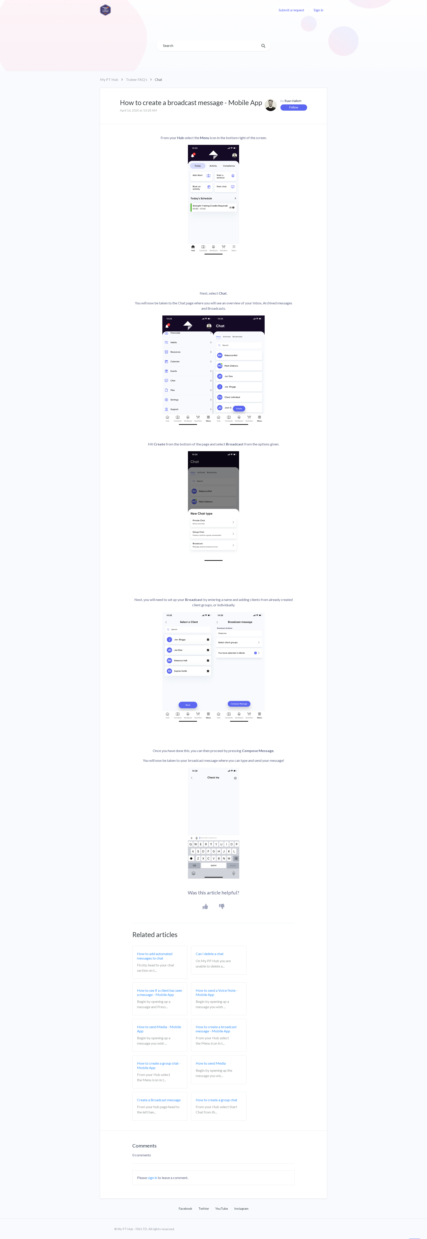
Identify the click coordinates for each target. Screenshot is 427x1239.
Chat (158, 79)
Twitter (203, 1208)
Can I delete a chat (210, 954)
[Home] (105, 10)
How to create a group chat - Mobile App (159, 1065)
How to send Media (211, 1063)
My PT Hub (109, 79)
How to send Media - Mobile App (159, 1029)
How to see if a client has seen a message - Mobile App (159, 992)
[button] (205, 907)
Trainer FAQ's (136, 79)
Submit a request (291, 10)
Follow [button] (293, 107)
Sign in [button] (318, 10)
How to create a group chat (216, 1100)
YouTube (221, 1208)
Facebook (185, 1208)
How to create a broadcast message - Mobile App (216, 1029)
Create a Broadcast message (159, 1100)
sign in (152, 1177)
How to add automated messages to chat (154, 956)
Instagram (241, 1208)
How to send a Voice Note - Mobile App (217, 992)
